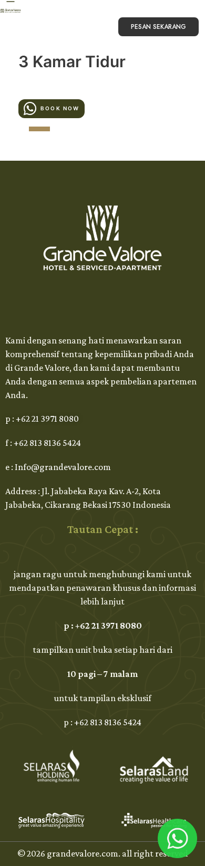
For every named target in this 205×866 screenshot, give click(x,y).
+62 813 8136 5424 (47, 442)
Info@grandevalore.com (63, 467)
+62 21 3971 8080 (47, 418)
